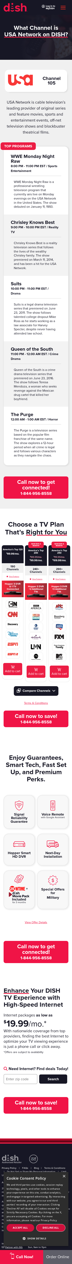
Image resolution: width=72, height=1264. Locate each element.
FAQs (25, 1168)
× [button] (63, 1176)
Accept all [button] (20, 1227)
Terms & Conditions (54, 1168)
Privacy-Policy (49, 1220)
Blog (36, 1168)
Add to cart (12, 671)
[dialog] (36, 1209)
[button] (36, 1238)
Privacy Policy (9, 1168)
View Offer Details (36, 922)
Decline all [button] (51, 1227)
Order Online (57, 1257)
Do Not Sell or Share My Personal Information (31, 1171)
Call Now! (24, 1257)
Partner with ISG (14, 1247)
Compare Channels (36, 691)
